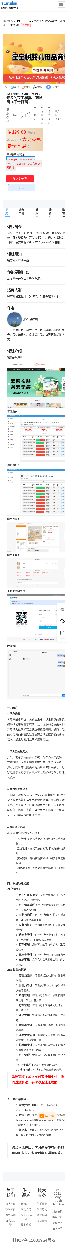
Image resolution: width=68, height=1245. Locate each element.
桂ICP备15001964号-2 (34, 1240)
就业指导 (42, 1215)
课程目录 (21, 216)
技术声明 (57, 1228)
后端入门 (26, 1209)
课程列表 (8, 21)
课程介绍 (6, 216)
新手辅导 (42, 1203)
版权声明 (57, 1222)
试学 (22, 187)
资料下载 (37, 216)
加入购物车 (20, 178)
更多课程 (26, 1224)
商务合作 (10, 1215)
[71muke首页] (9, 5)
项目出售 (42, 1220)
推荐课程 (63, 216)
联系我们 (10, 1209)
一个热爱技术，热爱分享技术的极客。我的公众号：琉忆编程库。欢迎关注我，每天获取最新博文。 (35, 334)
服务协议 (57, 1211)
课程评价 (50, 216)
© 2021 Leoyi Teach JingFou (58, 1197)
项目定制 (42, 1209)
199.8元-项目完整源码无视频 (24, 165)
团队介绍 (10, 1203)
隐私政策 (57, 1217)
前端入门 (26, 1203)
